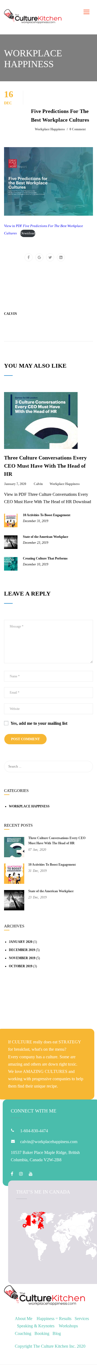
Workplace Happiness (50, 129)
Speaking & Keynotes (35, 1326)
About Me (23, 1318)
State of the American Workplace (45, 537)
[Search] (86, 766)
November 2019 (22, 958)
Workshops (68, 1326)
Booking (41, 1333)
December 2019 (22, 950)
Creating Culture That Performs (45, 558)
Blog (57, 1333)
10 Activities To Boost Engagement (46, 515)
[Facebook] (28, 257)
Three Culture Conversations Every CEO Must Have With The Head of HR (45, 466)
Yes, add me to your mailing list (38, 723)
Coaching (23, 1333)
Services (82, 1318)
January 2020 (20, 942)
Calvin (10, 314)
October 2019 (20, 966)
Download (27, 233)
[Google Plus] (39, 257)
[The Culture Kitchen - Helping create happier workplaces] (32, 17)
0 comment (78, 129)
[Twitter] (50, 257)
